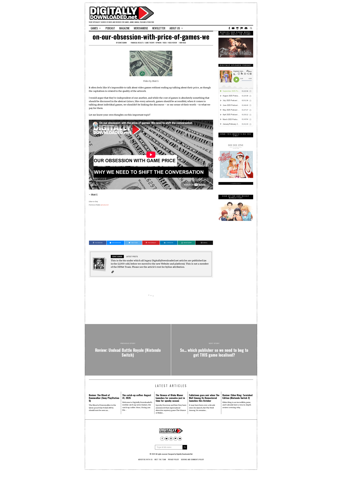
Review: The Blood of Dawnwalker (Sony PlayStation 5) (104, 397)
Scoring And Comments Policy (192, 459)
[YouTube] (233, 28)
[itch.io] (237, 28)
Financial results (137, 43)
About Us (175, 28)
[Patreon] (241, 28)
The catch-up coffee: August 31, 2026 (136, 396)
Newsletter (158, 28)
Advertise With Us (145, 459)
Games (94, 28)
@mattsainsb (105, 205)
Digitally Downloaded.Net (184, 454)
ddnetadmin (122, 43)
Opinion (158, 43)
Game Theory (149, 43)
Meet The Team (160, 459)
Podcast (110, 28)
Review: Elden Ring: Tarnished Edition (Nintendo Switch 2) (237, 396)
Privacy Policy (173, 459)
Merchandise (141, 28)
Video (165, 43)
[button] (184, 447)
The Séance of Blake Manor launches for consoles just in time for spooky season (170, 397)
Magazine (124, 28)
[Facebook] (229, 28)
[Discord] (246, 28)
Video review (172, 43)
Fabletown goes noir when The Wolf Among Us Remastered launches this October (204, 397)
